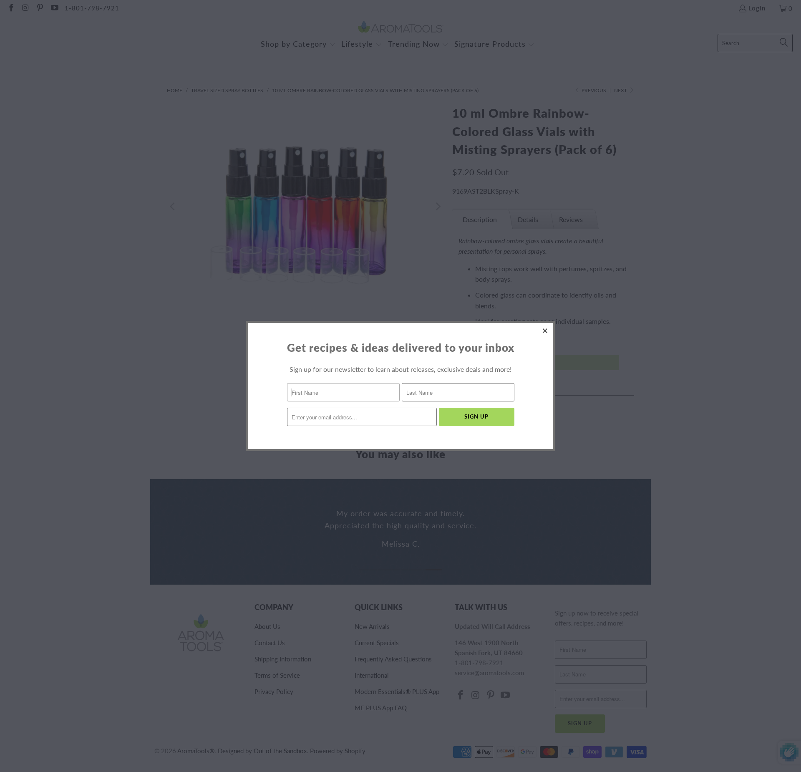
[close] (545, 330)
